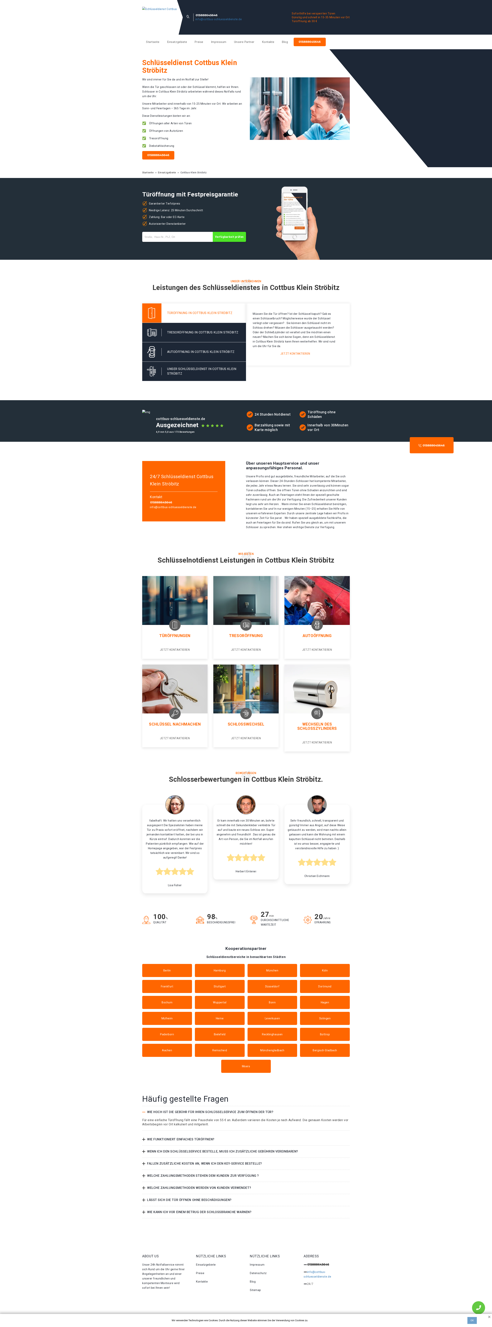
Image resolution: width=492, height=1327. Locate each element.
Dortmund (324, 986)
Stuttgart (220, 986)
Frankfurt (167, 986)
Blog (285, 42)
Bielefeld (220, 1034)
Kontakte (268, 42)
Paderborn (167, 1034)
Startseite (153, 42)
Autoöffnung (317, 636)
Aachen (167, 1050)
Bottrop (325, 1034)
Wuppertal (219, 1002)
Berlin (167, 970)
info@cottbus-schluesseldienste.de (218, 19)
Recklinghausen (272, 1034)
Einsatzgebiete (177, 42)
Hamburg (220, 970)
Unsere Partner (244, 42)
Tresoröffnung (246, 636)
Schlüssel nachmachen (175, 724)
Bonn (272, 1002)
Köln (325, 970)
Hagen (325, 1002)
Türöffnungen (174, 636)
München (272, 970)
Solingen (325, 1018)
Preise (199, 42)
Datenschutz (258, 1273)
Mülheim (167, 1018)
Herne (220, 1018)
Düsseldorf (272, 986)
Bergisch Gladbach (325, 1050)
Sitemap (255, 1290)
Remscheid (219, 1050)
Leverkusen (272, 1018)
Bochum (167, 1002)
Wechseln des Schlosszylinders (317, 726)
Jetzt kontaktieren (295, 353)
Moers (246, 1066)
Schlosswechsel (246, 724)
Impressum (218, 42)
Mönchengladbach (272, 1050)
